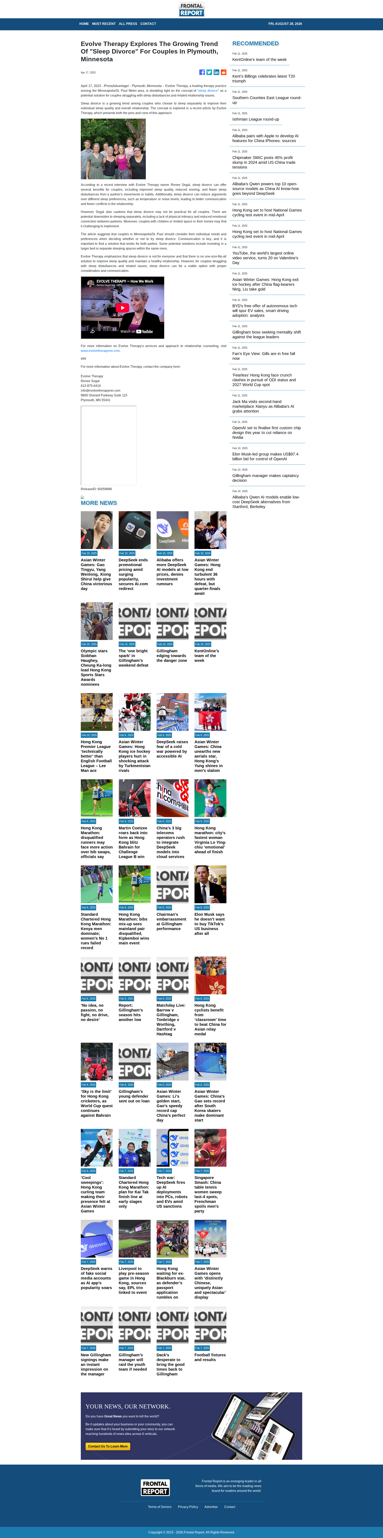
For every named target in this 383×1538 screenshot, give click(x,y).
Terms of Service (160, 1507)
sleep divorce (208, 90)
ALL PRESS (128, 23)
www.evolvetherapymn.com (100, 350)
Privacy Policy (188, 1507)
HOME (84, 23)
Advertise (211, 1507)
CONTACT (148, 23)
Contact (229, 1507)
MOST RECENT (104, 23)
